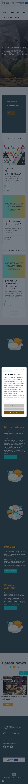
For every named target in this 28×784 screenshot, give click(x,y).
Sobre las (22, 370)
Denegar (14, 405)
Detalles (16, 370)
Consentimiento (7, 370)
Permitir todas (14, 413)
